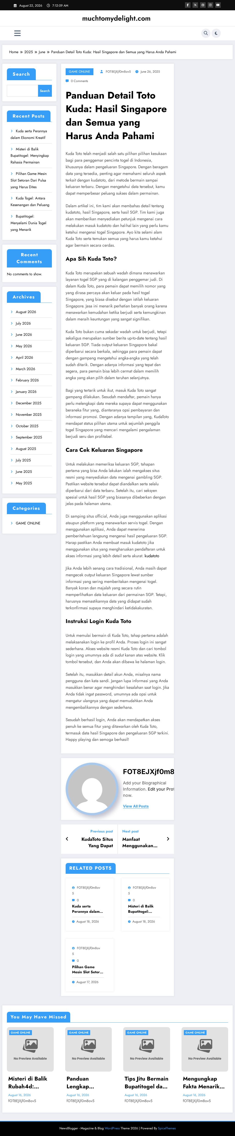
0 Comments (79, 81)
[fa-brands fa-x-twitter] (195, 5)
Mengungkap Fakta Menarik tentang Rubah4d (146, 1082)
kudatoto (152, 556)
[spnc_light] (216, 33)
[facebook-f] (187, 5)
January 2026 (26, 391)
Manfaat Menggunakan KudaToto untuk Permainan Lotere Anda (141, 842)
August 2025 (26, 448)
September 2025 (29, 437)
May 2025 (24, 483)
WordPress (112, 1128)
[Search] (205, 33)
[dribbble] (203, 5)
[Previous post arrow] (67, 839)
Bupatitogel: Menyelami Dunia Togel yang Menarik (28, 223)
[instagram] (210, 5)
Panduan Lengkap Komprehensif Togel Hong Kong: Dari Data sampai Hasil (32, 1082)
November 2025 (29, 414)
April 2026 (24, 357)
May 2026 (24, 346)
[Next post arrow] (168, 839)
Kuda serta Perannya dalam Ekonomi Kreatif (86, 909)
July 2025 (23, 460)
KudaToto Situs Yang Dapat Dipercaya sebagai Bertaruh (93, 842)
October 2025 (27, 426)
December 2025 (28, 403)
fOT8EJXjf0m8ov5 (118, 71)
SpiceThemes (167, 1128)
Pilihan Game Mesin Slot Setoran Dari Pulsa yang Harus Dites (29, 180)
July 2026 (23, 323)
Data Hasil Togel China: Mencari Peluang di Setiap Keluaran (207, 1082)
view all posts (136, 806)
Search (21, 74)
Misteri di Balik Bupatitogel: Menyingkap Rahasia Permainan (30, 155)
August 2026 (26, 311)
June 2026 (24, 334)
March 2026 (25, 369)
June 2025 (24, 471)
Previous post (101, 831)
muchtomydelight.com (116, 18)
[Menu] (17, 33)
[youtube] (218, 5)
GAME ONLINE (28, 523)
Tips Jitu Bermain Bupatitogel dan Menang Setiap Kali (92, 1082)
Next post (130, 831)
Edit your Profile (163, 789)
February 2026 (27, 380)
